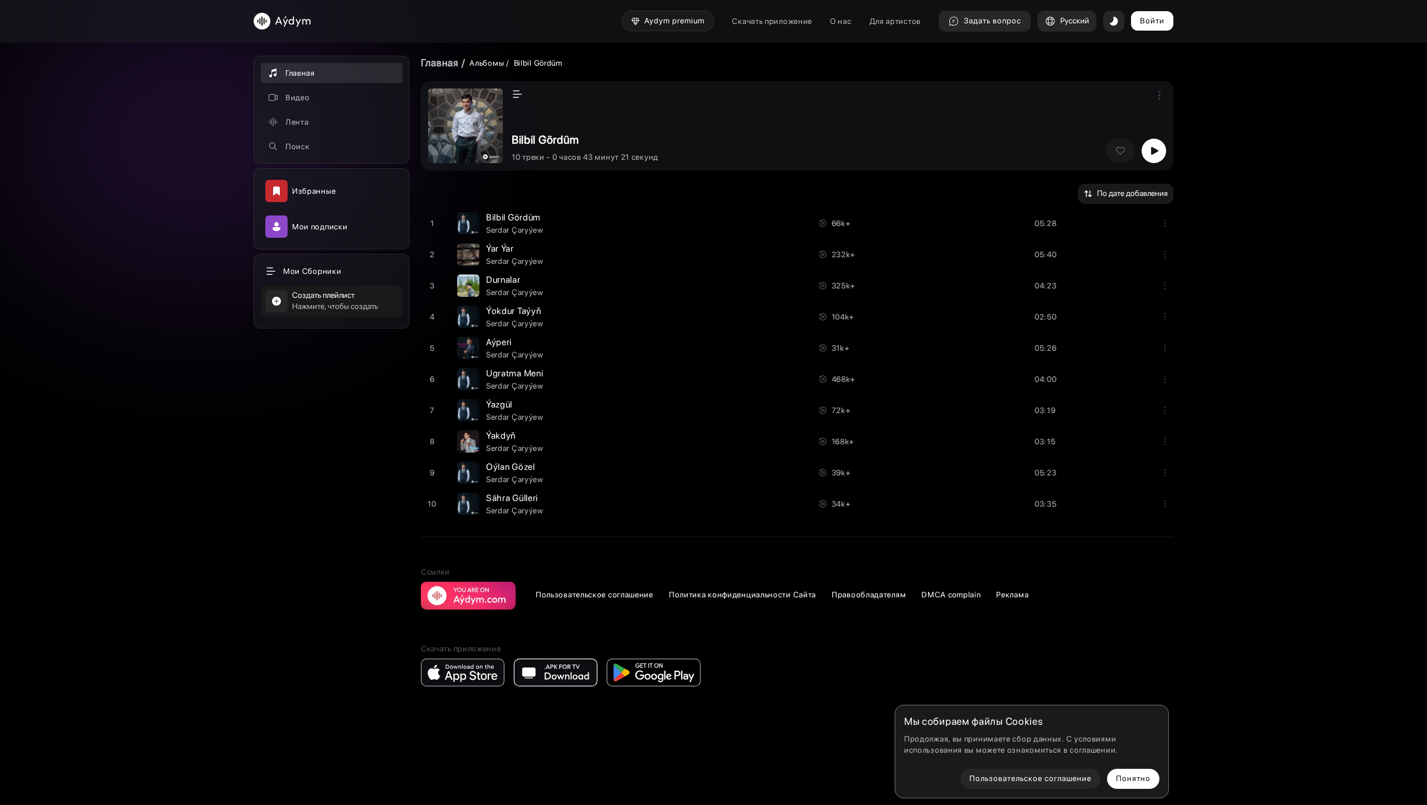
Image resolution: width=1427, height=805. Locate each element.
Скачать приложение (772, 21)
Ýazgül (499, 404)
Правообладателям (869, 594)
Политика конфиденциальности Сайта (742, 594)
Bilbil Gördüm (513, 217)
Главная (440, 62)
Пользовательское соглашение (594, 594)
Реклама (1012, 594)
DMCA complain (951, 594)
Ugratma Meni (514, 373)
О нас (841, 21)
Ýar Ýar (500, 248)
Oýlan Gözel (510, 467)
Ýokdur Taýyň (513, 311)
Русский (1074, 20)
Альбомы (486, 62)
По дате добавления (1132, 193)
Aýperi (499, 342)
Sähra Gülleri (512, 498)
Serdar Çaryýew (514, 229)
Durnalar (503, 279)
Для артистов (895, 21)
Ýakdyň (501, 435)
